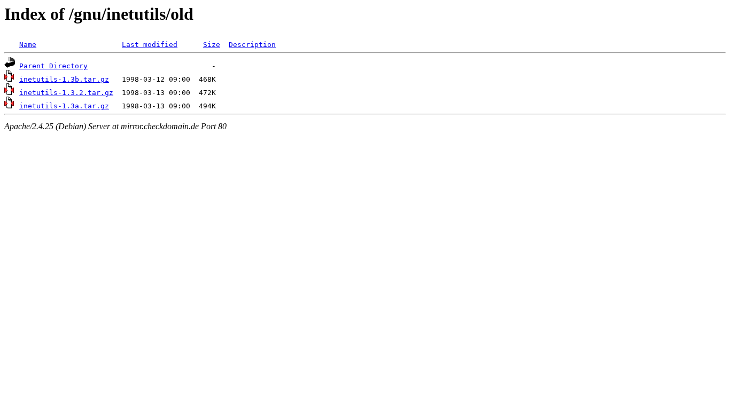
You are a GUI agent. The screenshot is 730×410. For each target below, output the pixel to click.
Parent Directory (53, 66)
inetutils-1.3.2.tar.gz (66, 93)
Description (252, 45)
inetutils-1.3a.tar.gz (64, 106)
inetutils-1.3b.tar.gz (64, 79)
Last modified (149, 45)
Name (27, 45)
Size (211, 45)
